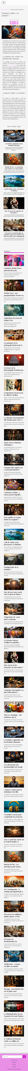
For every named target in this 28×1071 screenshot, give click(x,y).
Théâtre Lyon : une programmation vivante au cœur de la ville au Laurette (14, 295)
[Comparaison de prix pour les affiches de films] (14, 385)
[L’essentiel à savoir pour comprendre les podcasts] (14, 806)
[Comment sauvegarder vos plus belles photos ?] (14, 682)
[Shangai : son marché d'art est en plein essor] (14, 981)
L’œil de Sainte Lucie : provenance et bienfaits (14, 190)
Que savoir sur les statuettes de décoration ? (14, 212)
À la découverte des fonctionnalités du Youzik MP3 (13, 767)
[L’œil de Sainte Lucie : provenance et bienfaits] (13, 181)
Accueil (2, 9)
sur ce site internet (12, 65)
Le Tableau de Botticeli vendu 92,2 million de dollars (12, 1041)
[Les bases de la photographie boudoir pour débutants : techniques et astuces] (14, 360)
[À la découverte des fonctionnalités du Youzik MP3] (14, 757)
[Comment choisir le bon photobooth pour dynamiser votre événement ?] (14, 260)
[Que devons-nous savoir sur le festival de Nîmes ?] (14, 584)
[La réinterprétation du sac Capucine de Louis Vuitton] (14, 1006)
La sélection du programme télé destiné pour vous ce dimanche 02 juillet (14, 420)
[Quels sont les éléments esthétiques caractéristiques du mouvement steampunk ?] (14, 434)
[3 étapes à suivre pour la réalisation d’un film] (14, 781)
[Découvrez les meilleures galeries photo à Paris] (14, 906)
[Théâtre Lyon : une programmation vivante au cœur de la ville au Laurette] (14, 285)
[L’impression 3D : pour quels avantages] (14, 609)
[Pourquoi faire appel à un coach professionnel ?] (14, 459)
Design (14, 1064)
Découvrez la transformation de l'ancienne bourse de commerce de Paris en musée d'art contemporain (14, 234)
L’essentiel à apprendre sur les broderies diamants (14, 144)
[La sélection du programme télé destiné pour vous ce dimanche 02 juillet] (14, 409)
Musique (14, 1062)
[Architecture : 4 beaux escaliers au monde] (14, 956)
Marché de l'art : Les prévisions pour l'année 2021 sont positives (14, 168)
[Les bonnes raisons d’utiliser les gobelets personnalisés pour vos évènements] (14, 632)
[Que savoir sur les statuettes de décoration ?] (13, 203)
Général (7, 9)
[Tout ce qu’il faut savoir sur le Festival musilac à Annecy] (14, 831)
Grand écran (14, 1060)
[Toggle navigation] (4, 2)
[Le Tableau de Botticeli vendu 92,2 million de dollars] (14, 1031)
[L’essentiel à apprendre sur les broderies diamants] (13, 136)
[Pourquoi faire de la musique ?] (14, 559)
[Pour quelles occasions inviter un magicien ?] (14, 509)
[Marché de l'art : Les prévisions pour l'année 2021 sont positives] (13, 159)
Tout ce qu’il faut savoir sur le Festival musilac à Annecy (14, 842)
